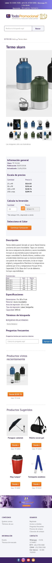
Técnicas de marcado (9, 542)
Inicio (14, 39)
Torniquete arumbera (36, 477)
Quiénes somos (7, 521)
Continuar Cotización (19, 228)
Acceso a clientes (35, 524)
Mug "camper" (15, 477)
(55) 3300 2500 (40, 547)
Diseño (4, 540)
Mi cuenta (26, 8)
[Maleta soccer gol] (38, 425)
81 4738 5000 (31, 3)
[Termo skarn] (17, 374)
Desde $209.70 (15, 394)
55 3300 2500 (15, 3)
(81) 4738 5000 (39, 545)
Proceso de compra (36, 529)
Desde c (15, 445)
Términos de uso (7, 524)
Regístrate (33, 521)
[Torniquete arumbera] (38, 464)
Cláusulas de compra (37, 532)
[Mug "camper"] (17, 464)
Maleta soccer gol (36, 438)
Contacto (34, 8)
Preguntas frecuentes (37, 527)
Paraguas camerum (15, 438)
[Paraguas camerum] (17, 425)
